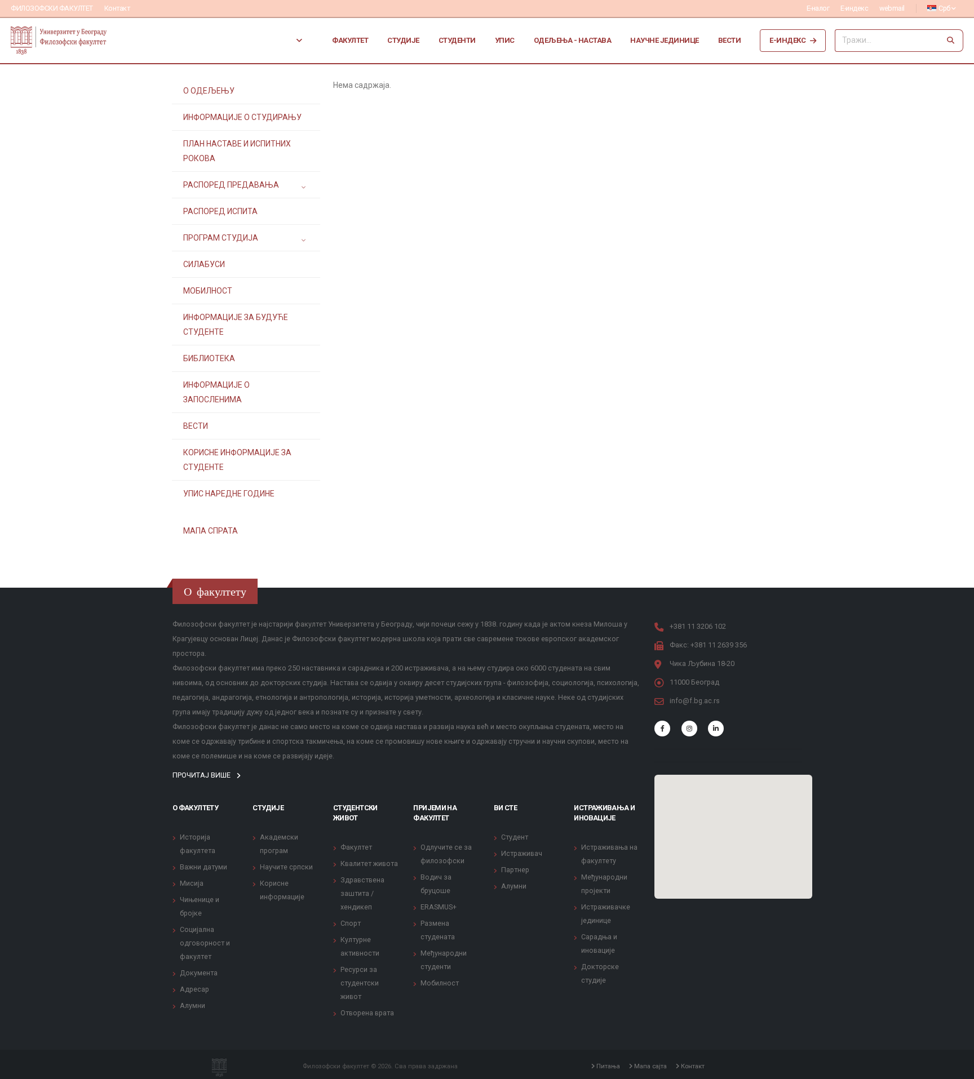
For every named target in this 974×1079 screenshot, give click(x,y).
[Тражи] (950, 40)
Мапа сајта (649, 1066)
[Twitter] (689, 728)
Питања (607, 1066)
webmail (892, 8)
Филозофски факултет (52, 8)
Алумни (192, 1005)
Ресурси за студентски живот (359, 983)
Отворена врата (367, 1013)
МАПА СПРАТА (210, 530)
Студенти (457, 40)
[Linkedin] (716, 728)
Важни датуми (203, 867)
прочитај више (202, 775)
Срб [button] (944, 8)
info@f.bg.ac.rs (695, 700)
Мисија (191, 883)
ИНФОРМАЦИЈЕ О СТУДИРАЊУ (242, 117)
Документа (199, 973)
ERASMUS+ (438, 907)
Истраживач (521, 853)
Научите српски (286, 867)
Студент (514, 837)
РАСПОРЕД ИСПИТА (220, 211)
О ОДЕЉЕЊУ (208, 90)
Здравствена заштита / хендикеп (362, 893)
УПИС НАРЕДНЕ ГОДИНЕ (229, 493)
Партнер (515, 869)
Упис (505, 40)
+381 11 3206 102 (698, 626)
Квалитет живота (369, 863)
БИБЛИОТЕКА (209, 358)
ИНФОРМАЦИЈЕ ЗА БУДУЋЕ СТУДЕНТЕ (235, 324)
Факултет (350, 40)
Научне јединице (664, 40)
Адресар (194, 989)
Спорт (350, 923)
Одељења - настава (573, 40)
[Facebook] (662, 728)
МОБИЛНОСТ (207, 290)
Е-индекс (854, 8)
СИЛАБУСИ (204, 264)
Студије (403, 40)
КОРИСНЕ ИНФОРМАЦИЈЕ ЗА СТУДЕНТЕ (237, 460)
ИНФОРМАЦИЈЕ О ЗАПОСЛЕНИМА (216, 392)
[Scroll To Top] (954, 1066)
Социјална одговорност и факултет (205, 943)
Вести (729, 40)
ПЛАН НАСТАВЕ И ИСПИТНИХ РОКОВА (237, 151)
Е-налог (818, 8)
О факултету (195, 807)
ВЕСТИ (195, 425)
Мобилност (439, 983)
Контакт (117, 8)
